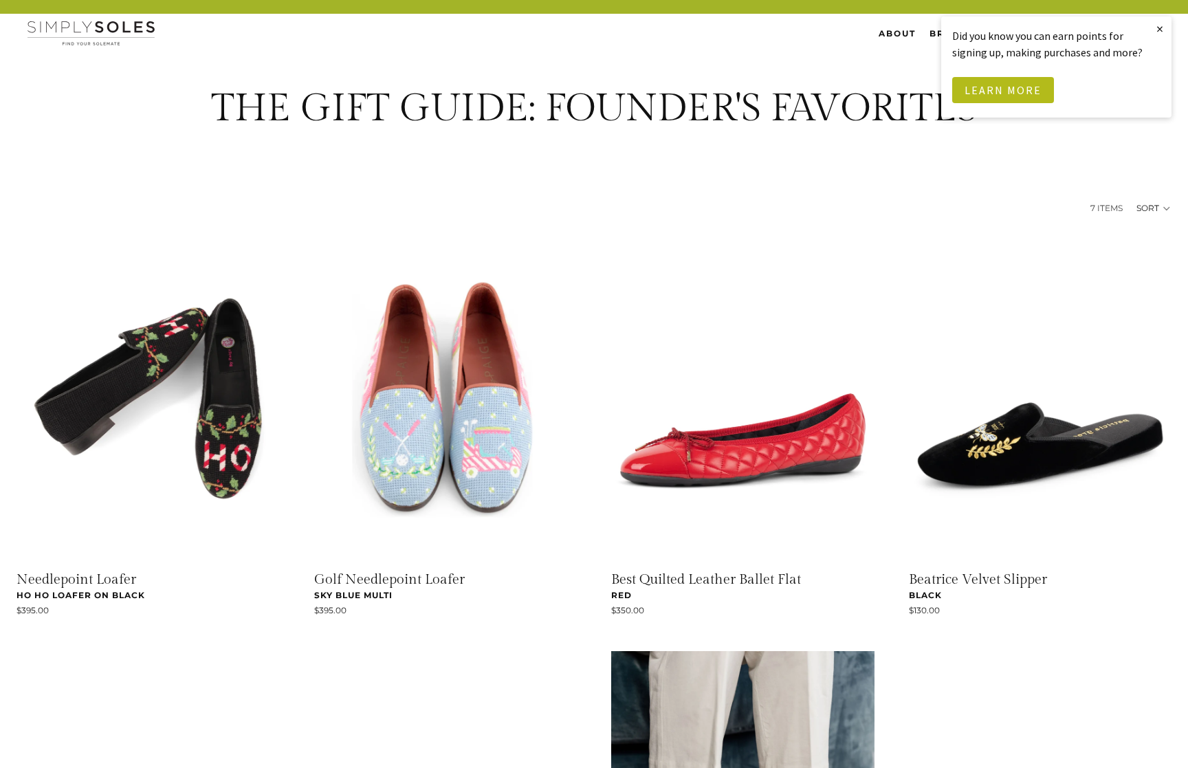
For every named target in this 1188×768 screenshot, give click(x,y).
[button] (1154, 208)
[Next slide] (259, 399)
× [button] (1160, 28)
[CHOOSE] (258, 542)
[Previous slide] (37, 399)
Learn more (1003, 90)
